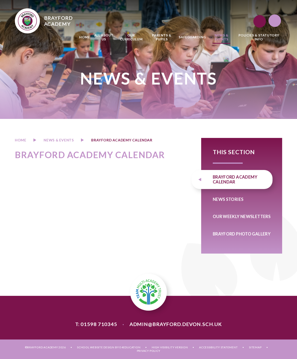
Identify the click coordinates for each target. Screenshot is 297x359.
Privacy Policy (148, 350)
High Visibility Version (170, 347)
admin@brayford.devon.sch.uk (175, 324)
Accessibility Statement (218, 347)
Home (20, 140)
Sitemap (255, 347)
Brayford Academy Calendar (121, 140)
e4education (129, 347)
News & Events (59, 140)
